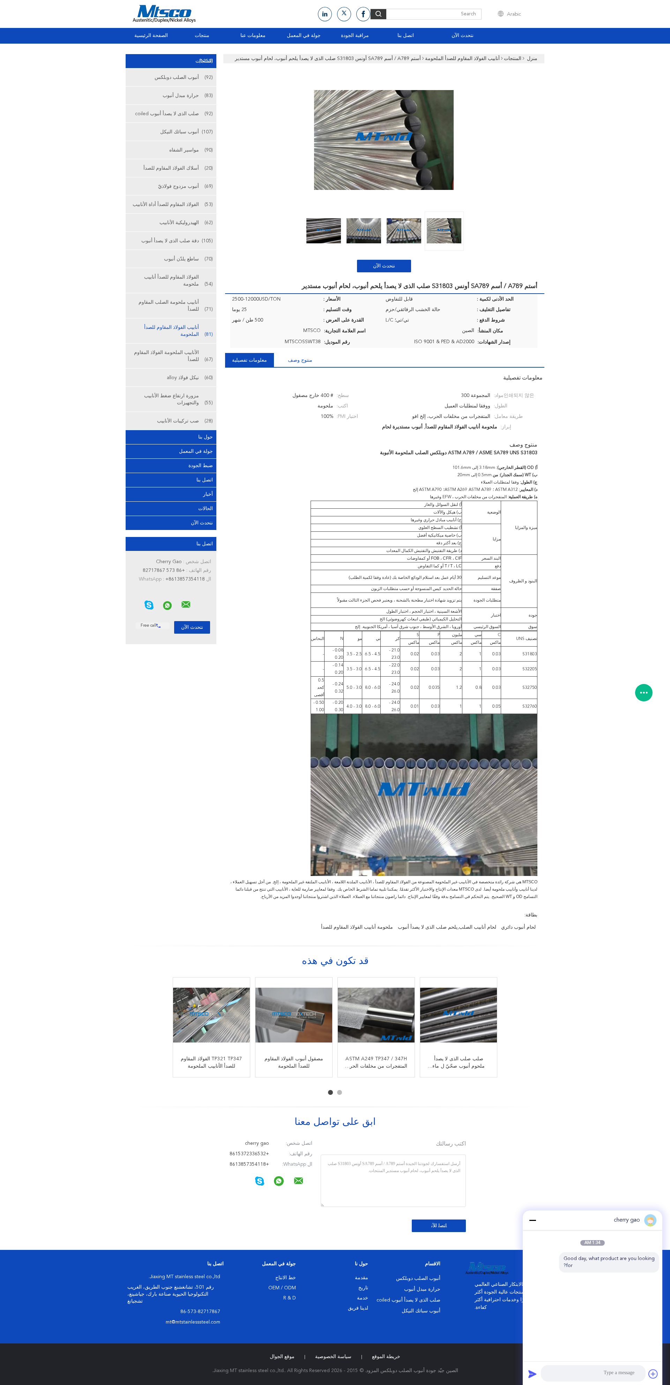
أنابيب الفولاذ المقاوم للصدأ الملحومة (178, 331)
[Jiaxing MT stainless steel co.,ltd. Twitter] (344, 14)
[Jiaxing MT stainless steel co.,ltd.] (186, 604)
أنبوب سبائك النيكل (186, 132)
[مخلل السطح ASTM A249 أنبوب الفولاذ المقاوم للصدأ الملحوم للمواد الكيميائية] (293, 1016)
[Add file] (653, 1374)
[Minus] (532, 1220)
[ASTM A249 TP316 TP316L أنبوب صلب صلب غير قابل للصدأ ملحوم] (376, 1016)
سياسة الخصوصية (333, 1356)
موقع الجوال (282, 1356)
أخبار (208, 494)
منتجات (202, 35)
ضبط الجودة (200, 465)
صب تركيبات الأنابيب (185, 421)
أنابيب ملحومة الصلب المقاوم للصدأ (176, 306)
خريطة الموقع (386, 1356)
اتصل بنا (405, 35)
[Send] (532, 1374)
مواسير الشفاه (191, 150)
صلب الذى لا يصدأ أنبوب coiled (174, 113)
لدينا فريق (358, 1308)
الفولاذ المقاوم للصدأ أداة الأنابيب (173, 204)
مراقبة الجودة (355, 35)
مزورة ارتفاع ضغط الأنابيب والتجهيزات (178, 399)
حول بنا (205, 437)
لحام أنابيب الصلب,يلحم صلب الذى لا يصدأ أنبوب (447, 927)
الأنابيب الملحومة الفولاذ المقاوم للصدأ (173, 356)
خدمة (362, 1298)
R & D (289, 1298)
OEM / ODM (282, 1287)
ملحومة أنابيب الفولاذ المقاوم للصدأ (357, 927)
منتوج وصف (300, 360)
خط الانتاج (285, 1277)
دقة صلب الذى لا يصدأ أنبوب (177, 240)
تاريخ (363, 1287)
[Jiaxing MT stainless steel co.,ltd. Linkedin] (325, 14)
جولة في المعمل (304, 35)
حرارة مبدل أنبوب (188, 95)
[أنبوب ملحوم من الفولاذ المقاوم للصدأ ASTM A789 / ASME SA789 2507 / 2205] (211, 1016)
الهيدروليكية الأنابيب (186, 222)
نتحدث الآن (463, 35)
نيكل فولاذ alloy (190, 377)
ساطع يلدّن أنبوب (188, 259)
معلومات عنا (253, 35)
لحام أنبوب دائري (518, 927)
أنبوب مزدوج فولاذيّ (185, 186)
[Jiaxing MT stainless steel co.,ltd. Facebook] (363, 14)
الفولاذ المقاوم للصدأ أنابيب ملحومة (178, 281)
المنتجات (204, 61)
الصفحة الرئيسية (151, 35)
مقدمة (361, 1277)
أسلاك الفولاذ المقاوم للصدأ (178, 168)
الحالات (205, 508)
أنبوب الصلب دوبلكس (184, 77)
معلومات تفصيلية (249, 360)
